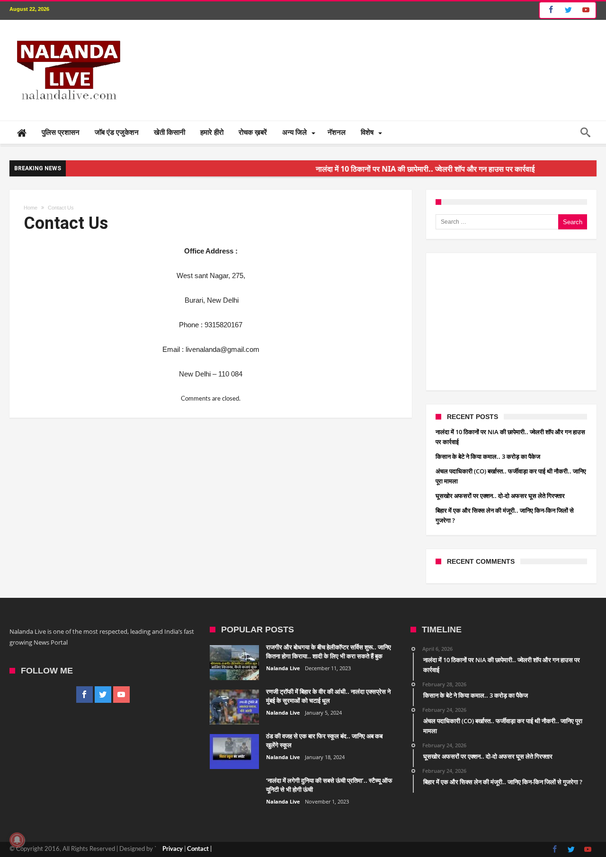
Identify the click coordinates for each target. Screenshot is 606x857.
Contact (198, 849)
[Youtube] (585, 10)
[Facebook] (549, 10)
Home (30, 207)
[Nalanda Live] (66, 34)
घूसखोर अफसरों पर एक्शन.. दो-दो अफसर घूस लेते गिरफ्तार (500, 495)
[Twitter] (568, 10)
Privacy (172, 849)
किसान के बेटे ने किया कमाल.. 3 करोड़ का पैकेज (488, 456)
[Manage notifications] (17, 840)
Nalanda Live (283, 668)
